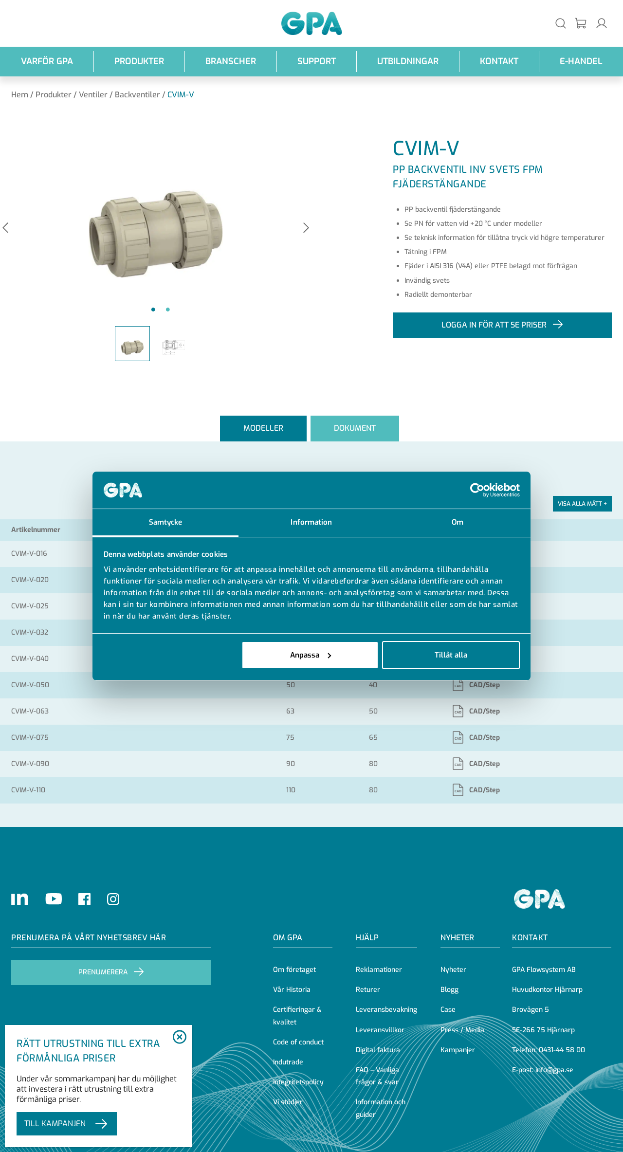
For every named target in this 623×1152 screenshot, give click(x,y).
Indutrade (288, 1062)
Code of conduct (298, 1042)
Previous (5, 228)
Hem (19, 95)
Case (448, 1009)
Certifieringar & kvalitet (297, 1015)
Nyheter (453, 969)
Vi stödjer (288, 1102)
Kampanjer (457, 1050)
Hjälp (367, 938)
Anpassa (304, 655)
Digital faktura (378, 1050)
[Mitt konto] (601, 23)
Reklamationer (379, 969)
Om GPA (287, 938)
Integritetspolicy (298, 1082)
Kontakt (499, 61)
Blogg (449, 989)
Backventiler (137, 95)
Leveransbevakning (386, 1009)
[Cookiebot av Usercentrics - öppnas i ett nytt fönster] (477, 490)
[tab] (263, 428)
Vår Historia (292, 989)
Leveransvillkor (380, 1030)
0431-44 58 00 (562, 1050)
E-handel (581, 61)
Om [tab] (457, 522)
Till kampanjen (55, 1123)
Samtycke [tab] (166, 522)
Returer (368, 989)
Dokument (355, 428)
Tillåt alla (451, 655)
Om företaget (294, 969)
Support (316, 61)
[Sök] (560, 23)
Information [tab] (311, 522)
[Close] (179, 1037)
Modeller (263, 428)
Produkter (139, 61)
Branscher (230, 61)
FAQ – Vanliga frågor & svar (377, 1076)
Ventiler (93, 95)
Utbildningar (408, 61)
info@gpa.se (554, 1070)
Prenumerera (103, 972)
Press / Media (462, 1030)
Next (306, 228)
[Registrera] (581, 24)
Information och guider (380, 1108)
